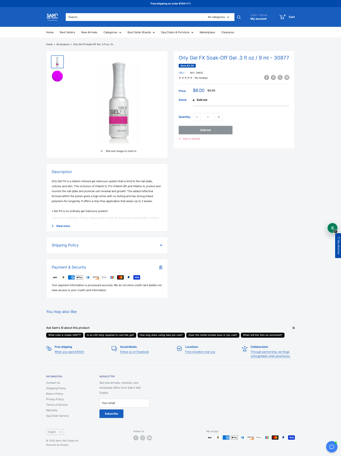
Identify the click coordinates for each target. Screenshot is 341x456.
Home (50, 32)
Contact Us (53, 382)
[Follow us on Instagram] (142, 437)
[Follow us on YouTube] (149, 437)
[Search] (238, 17)
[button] (189, 138)
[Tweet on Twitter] (280, 77)
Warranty (51, 410)
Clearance (227, 32)
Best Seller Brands (139, 32)
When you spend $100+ (70, 351)
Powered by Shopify (57, 444)
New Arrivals (89, 32)
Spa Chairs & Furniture (175, 32)
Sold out (205, 130)
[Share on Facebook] (266, 77)
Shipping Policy (56, 388)
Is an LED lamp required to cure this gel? (110, 334)
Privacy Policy (55, 399)
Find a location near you (200, 351)
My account (258, 18)
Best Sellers (67, 32)
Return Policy (54, 393)
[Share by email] (286, 77)
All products (63, 44)
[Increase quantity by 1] (219, 117)
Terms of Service (57, 404)
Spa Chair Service (57, 415)
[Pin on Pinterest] (273, 77)
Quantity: (185, 117)
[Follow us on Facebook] (135, 437)
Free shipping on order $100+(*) (171, 3)
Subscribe (111, 413)
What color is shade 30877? (64, 334)
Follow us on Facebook (134, 351)
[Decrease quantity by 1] (197, 117)
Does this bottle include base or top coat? (212, 334)
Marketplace (207, 32)
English (52, 432)
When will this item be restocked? (262, 334)
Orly (182, 72)
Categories (110, 32)
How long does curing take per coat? (161, 334)
